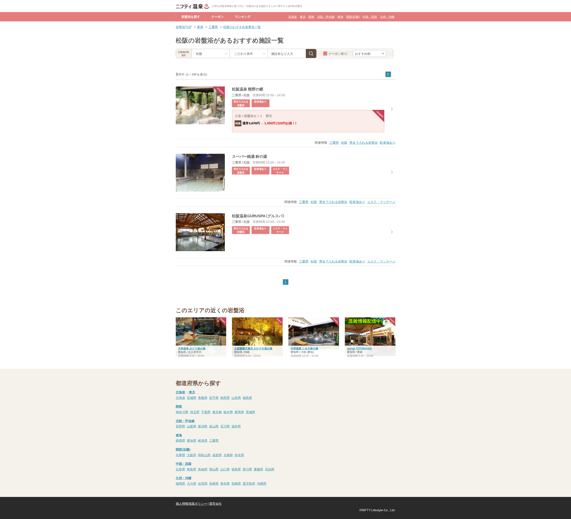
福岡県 (180, 483)
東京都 (217, 412)
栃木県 (228, 412)
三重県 (213, 27)
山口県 (225, 469)
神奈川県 (182, 412)
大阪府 (191, 455)
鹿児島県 (249, 483)
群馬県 (239, 412)
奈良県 (239, 455)
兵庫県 (180, 455)
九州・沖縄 (387, 16)
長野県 (180, 426)
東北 (303, 16)
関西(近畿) (353, 16)
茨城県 (250, 412)
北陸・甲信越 (326, 16)
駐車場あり (387, 142)
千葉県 (206, 412)
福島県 (247, 397)
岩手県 (214, 397)
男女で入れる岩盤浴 (364, 142)
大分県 (191, 483)
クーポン (217, 16)
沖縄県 (261, 483)
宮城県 (191, 397)
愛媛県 (258, 469)
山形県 (236, 397)
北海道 (292, 16)
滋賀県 (217, 455)
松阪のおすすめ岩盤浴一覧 (242, 27)
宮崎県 (236, 483)
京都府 (228, 455)
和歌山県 (204, 455)
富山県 (214, 426)
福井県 (236, 426)
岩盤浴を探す (190, 16)
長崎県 (214, 483)
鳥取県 (191, 469)
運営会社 (215, 503)
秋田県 (225, 397)
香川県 (247, 469)
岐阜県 (202, 440)
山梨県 (191, 426)
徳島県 (236, 469)
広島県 (180, 469)
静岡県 (180, 440)
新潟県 (202, 426)
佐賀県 (202, 483)
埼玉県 (194, 412)
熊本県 (225, 483)
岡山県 (214, 469)
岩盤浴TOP (184, 27)
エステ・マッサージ (381, 201)
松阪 (344, 142)
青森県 (202, 397)
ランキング (242, 16)
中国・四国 (369, 16)
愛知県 (191, 440)
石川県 (225, 426)
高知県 (269, 469)
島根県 (202, 469)
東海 (340, 16)
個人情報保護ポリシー (191, 503)
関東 (311, 16)
